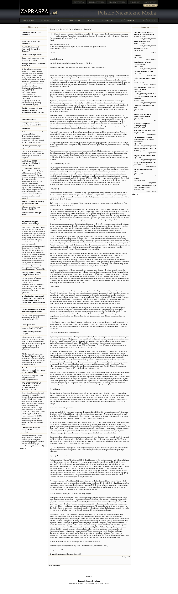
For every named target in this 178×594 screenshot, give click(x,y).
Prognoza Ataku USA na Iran (144, 156)
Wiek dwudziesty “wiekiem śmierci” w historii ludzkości (144, 33)
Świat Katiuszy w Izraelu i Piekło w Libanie (143, 63)
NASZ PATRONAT (107, 20)
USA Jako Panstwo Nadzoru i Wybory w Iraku (144, 88)
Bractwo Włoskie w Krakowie (144, 130)
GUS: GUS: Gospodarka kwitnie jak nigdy (142, 125)
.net (79, 2)
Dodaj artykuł (150, 5)
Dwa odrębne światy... (141, 48)
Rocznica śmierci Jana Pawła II (145, 149)
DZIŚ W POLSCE (149, 20)
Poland (136, 178)
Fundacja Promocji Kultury (89, 581)
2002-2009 (90, 20)
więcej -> (23, 448)
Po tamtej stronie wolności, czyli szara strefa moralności (145, 186)
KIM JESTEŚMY (28, 20)
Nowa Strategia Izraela (142, 41)
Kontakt (89, 577)
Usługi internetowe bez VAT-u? (145, 162)
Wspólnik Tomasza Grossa (143, 71)
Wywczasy (137, 55)
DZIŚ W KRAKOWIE (128, 20)
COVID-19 (58, 20)
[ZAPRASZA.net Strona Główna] (34, 15)
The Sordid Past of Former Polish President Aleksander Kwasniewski (144, 139)
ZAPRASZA (96, 2)
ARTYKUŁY (45, 20)
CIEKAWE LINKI (74, 20)
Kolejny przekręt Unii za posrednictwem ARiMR (142, 115)
